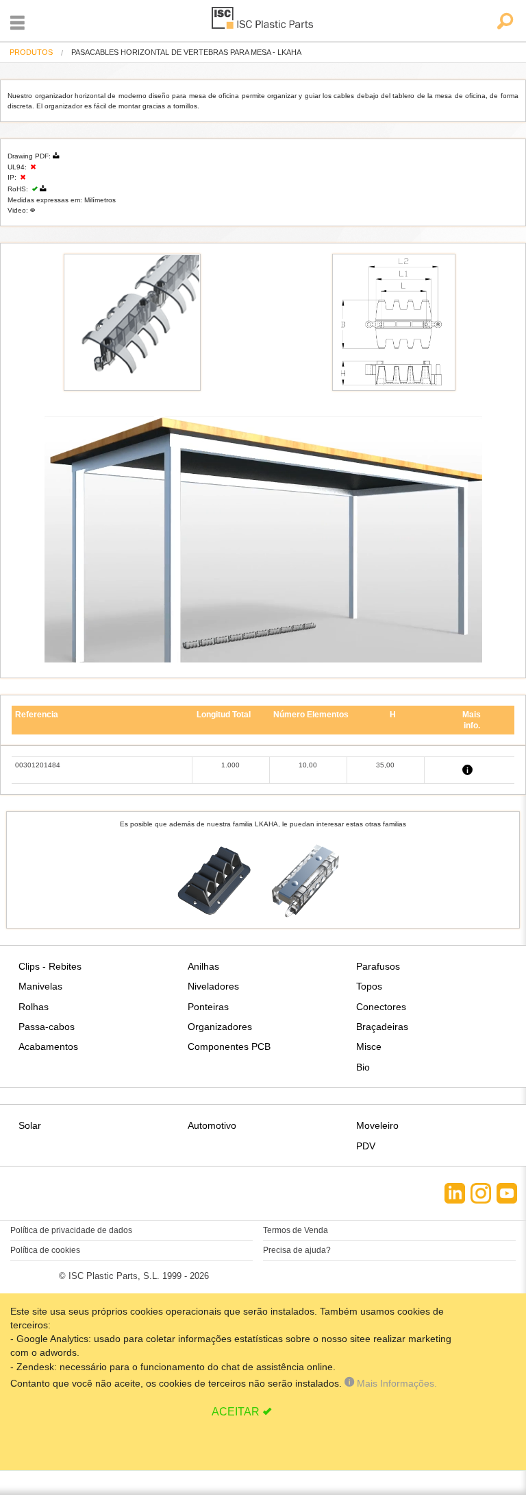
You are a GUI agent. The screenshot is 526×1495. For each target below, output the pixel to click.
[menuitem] (31, 52)
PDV (365, 1145)
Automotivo (212, 1125)
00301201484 (37, 765)
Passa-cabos (46, 1026)
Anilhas (203, 966)
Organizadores (220, 1026)
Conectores (381, 1006)
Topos (369, 986)
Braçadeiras (382, 1026)
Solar (29, 1125)
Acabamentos (48, 1046)
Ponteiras (208, 1006)
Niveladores (213, 986)
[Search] (504, 22)
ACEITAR (236, 1412)
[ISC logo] (263, 20)
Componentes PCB (229, 1046)
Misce (368, 1046)
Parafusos (378, 966)
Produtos (31, 52)
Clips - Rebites (50, 966)
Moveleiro (377, 1125)
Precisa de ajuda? (297, 1250)
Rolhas (33, 1006)
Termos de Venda (295, 1230)
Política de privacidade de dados (71, 1230)
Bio (363, 1067)
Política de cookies (45, 1250)
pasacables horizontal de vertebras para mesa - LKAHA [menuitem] (186, 52)
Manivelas (40, 986)
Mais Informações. (395, 1383)
